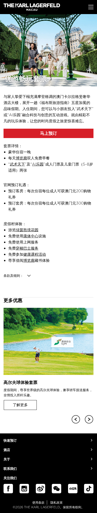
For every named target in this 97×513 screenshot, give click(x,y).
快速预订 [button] (10, 440)
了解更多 (20, 404)
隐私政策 (56, 502)
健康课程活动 (34, 254)
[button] (75, 418)
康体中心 (30, 236)
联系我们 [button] (10, 469)
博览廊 (21, 158)
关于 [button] (7, 459)
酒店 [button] (7, 450)
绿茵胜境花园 (27, 229)
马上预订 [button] (48, 133)
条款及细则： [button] (13, 275)
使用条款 (38, 502)
